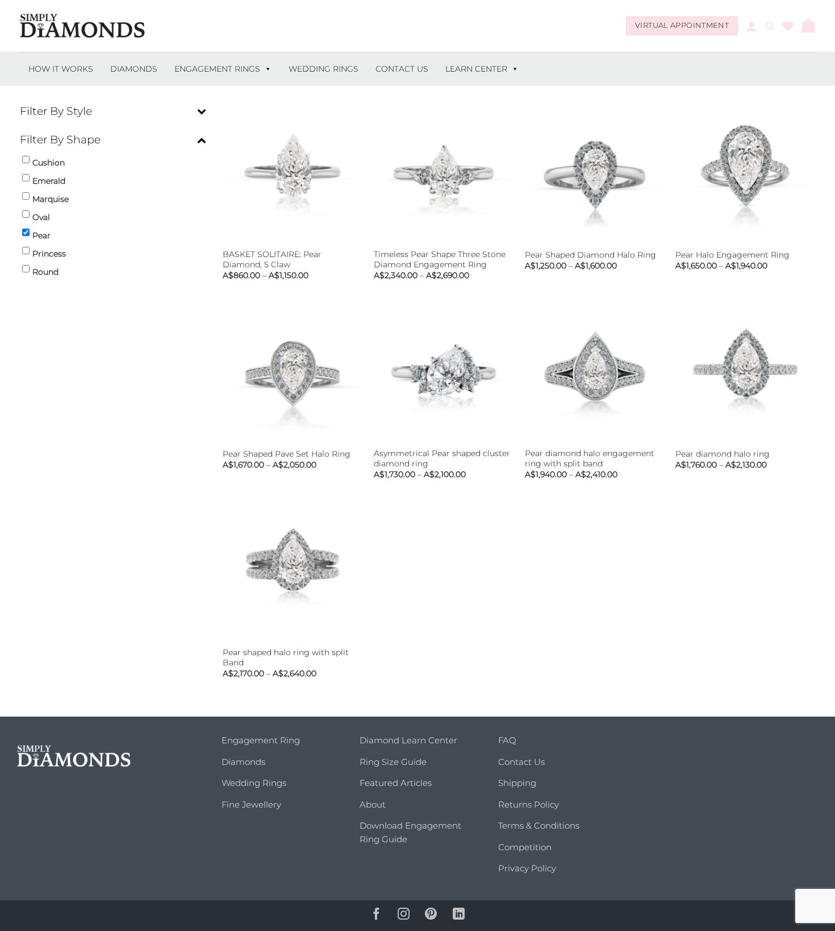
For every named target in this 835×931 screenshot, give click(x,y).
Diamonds (133, 69)
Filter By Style (56, 111)
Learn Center (476, 69)
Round (45, 271)
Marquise (50, 199)
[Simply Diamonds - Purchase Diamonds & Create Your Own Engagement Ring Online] (82, 26)
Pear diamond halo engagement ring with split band (589, 458)
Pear (41, 235)
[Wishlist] (788, 26)
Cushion (48, 162)
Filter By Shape (60, 139)
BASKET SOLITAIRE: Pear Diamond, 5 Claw (272, 259)
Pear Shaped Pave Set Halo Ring (286, 453)
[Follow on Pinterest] (431, 915)
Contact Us (401, 69)
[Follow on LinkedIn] (458, 915)
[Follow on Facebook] (376, 915)
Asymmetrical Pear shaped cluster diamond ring (442, 458)
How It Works (60, 69)
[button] (751, 26)
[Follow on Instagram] (403, 915)
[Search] (770, 26)
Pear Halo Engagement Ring (732, 254)
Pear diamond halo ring (722, 453)
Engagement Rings (217, 69)
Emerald (48, 180)
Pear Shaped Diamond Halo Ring (590, 254)
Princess (49, 253)
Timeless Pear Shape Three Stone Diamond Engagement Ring (440, 259)
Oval (41, 217)
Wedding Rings (323, 69)
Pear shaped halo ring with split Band (286, 657)
